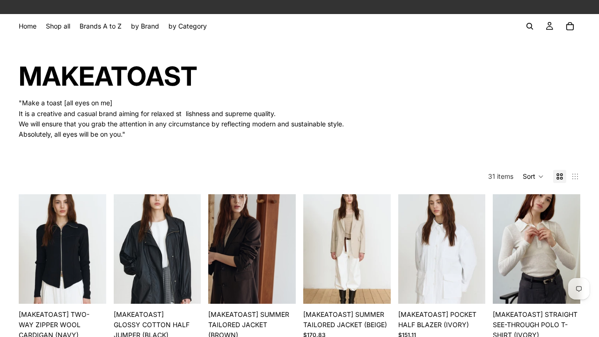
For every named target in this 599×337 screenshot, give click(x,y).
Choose (194, 289)
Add (99, 289)
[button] (533, 176)
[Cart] (570, 26)
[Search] (529, 26)
